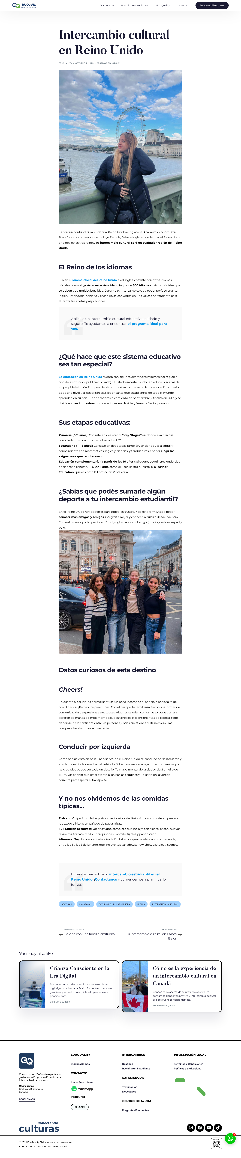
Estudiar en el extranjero (114, 904)
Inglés (141, 904)
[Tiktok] (218, 1128)
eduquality (65, 63)
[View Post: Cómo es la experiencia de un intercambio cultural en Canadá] (135, 986)
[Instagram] (191, 1128)
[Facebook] (200, 1128)
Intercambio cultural (165, 904)
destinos (67, 904)
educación (85, 904)
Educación (114, 63)
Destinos (102, 63)
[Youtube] (209, 1128)
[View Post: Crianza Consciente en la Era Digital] (32, 984)
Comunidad (57, 963)
